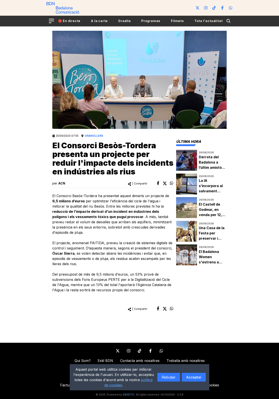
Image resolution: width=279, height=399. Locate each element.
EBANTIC (128, 394)
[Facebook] (222, 8)
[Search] (228, 21)
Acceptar (193, 377)
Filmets (177, 21)
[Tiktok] (214, 8)
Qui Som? (83, 360)
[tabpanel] (201, 208)
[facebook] (158, 183)
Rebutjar (169, 377)
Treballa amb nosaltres (186, 360)
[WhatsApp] (231, 8)
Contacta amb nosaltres (140, 360)
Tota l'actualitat (208, 21)
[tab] (188, 141)
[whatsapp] (172, 183)
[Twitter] (197, 8)
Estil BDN (105, 360)
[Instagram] (206, 8)
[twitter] (165, 183)
